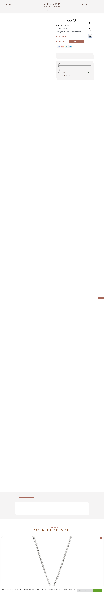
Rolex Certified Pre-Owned (26, 10)
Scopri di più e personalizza (84, 590)
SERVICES (80, 10)
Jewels (49, 10)
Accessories (54, 10)
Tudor (34, 10)
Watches (45, 10)
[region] (52, 589)
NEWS (59, 10)
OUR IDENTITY (63, 10)
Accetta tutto (97, 590)
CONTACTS (85, 10)
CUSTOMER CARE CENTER (72, 10)
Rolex (18, 10)
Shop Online (39, 10)
